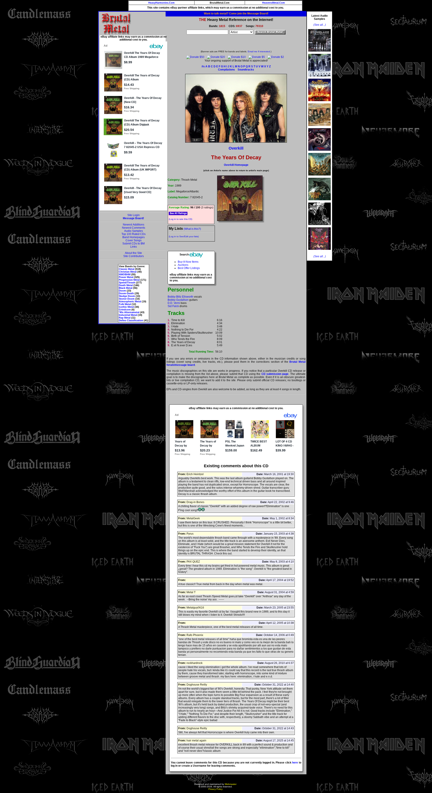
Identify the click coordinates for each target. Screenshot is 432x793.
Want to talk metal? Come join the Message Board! (236, 13)
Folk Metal (125, 304)
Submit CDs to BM (133, 243)
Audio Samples (133, 230)
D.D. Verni (174, 303)
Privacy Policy (215, 789)
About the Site (133, 253)
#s (203, 66)
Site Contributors (133, 256)
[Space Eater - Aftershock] (319, 176)
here (295, 762)
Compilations (226, 69)
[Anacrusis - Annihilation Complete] (319, 127)
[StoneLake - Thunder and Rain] (319, 53)
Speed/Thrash (127, 282)
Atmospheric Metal (130, 301)
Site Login (133, 215)
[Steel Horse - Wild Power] (319, 152)
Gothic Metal (126, 306)
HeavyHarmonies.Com (161, 2)
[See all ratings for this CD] (178, 213)
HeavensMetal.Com (273, 2)
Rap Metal (124, 317)
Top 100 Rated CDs (134, 234)
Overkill (236, 148)
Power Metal (126, 277)
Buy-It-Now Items (188, 261)
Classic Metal (126, 269)
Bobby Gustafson (178, 299)
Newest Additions (133, 224)
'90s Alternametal (129, 312)
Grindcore (125, 309)
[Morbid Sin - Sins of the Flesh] (319, 251)
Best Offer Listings (189, 268)
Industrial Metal (128, 315)
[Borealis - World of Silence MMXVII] (319, 77)
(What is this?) (192, 228)
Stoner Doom (127, 298)
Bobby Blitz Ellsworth (180, 296)
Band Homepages (133, 237)
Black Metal (125, 288)
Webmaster (230, 784)
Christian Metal (128, 271)
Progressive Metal (129, 279)
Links (133, 246)
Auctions (183, 265)
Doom (122, 290)
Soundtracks (246, 69)
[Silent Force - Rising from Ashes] (319, 102)
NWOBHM (124, 274)
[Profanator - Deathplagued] (319, 226)
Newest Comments (133, 227)
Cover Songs (134, 240)
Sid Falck (173, 306)
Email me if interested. (259, 51)
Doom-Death (126, 293)
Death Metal (126, 285)
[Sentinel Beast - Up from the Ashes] (319, 201)
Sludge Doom (127, 296)
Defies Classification (131, 320)
